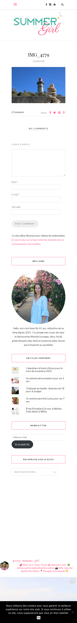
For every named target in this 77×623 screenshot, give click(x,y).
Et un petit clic (22, 444)
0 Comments (18, 112)
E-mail (16, 194)
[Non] (72, 612)
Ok (38, 617)
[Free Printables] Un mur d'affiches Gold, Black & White (44, 410)
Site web (16, 206)
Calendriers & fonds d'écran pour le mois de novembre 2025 (44, 370)
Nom (15, 182)
